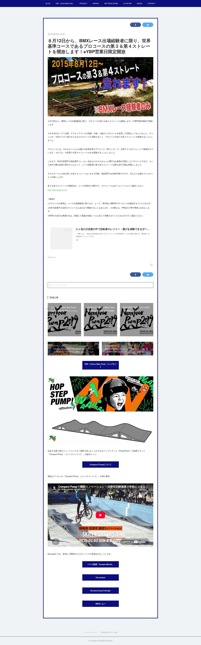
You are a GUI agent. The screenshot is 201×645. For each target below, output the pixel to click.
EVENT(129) (52, 257)
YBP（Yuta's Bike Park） (65, 3)
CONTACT (151, 3)
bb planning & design (100, 590)
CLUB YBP (127, 3)
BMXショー (101, 604)
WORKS (96, 3)
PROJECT (83, 3)
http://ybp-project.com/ (57, 190)
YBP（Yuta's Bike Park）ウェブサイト (101, 365)
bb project (100, 577)
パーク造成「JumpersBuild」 (100, 564)
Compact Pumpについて (100, 464)
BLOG (48, 3)
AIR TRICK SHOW (111, 3)
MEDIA (139, 3)
